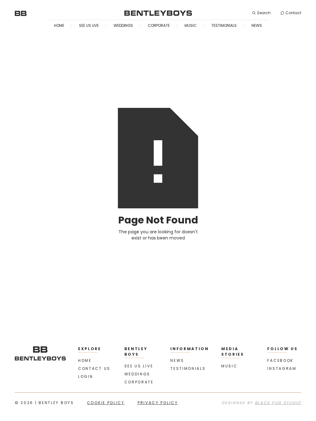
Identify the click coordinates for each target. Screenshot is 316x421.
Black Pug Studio (278, 402)
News (257, 25)
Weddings (123, 25)
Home (59, 25)
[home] (21, 13)
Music (191, 25)
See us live (89, 25)
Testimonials (224, 25)
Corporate (159, 25)
